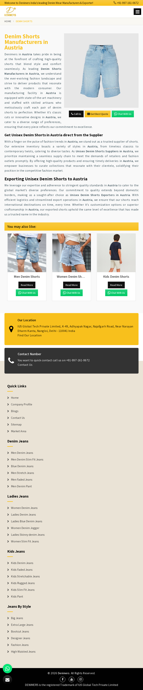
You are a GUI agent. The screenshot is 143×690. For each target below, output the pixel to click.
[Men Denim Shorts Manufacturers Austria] (26, 253)
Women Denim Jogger (25, 528)
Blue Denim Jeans (22, 466)
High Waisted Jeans (23, 651)
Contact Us (25, 365)
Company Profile (21, 404)
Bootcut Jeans (20, 631)
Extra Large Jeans (22, 624)
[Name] (137, 11)
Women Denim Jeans (24, 507)
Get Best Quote (99, 114)
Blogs (14, 411)
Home (7, 21)
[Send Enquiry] (7, 679)
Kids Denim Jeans (22, 563)
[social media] (62, 679)
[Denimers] (11, 11)
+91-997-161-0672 (128, 3)
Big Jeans (17, 618)
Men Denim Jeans (22, 452)
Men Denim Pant (21, 486)
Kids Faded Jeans (22, 569)
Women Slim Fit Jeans (25, 541)
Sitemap (16, 424)
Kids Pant (17, 596)
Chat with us (124, 114)
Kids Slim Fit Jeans (23, 589)
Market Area (18, 431)
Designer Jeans (20, 638)
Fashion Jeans (20, 644)
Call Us (77, 114)
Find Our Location (30, 335)
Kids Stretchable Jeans (25, 576)
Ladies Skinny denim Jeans (28, 534)
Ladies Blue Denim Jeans (26, 521)
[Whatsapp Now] (7, 668)
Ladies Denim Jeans (23, 514)
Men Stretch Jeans (22, 472)
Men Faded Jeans (21, 479)
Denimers (64, 673)
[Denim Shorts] (101, 70)
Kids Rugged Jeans (23, 583)
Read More (27, 285)
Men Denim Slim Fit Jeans (27, 459)
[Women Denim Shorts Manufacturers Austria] (71, 253)
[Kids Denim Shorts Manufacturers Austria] (116, 253)
